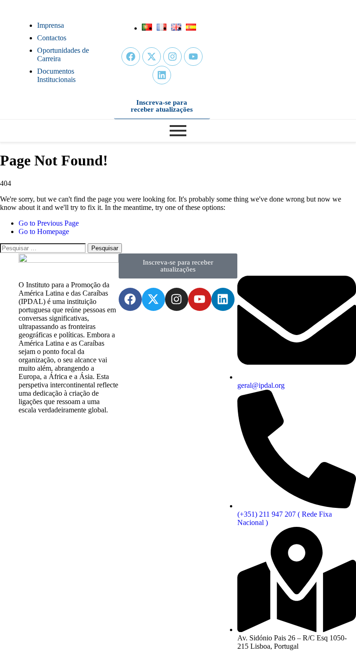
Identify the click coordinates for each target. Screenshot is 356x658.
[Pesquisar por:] (44, 248)
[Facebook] (130, 56)
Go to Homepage (44, 231)
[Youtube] (193, 56)
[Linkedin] (162, 75)
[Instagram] (172, 56)
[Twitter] (151, 56)
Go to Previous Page (49, 223)
